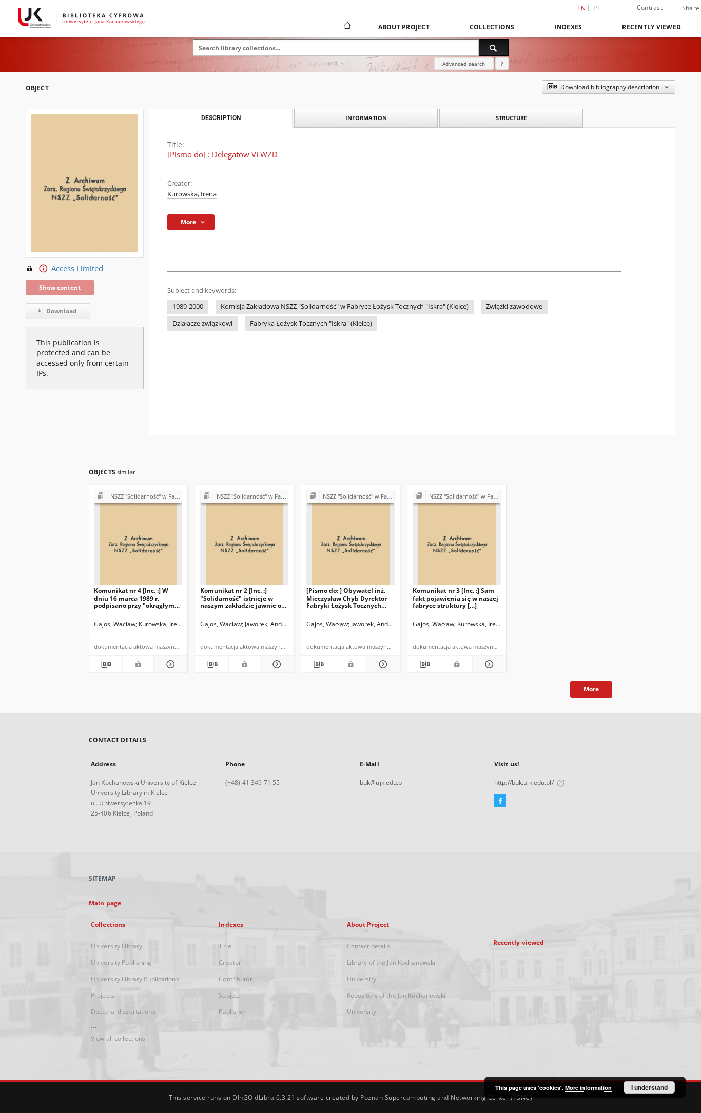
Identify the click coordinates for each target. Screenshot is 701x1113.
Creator (230, 962)
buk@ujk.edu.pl (382, 782)
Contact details (369, 946)
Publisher (232, 1011)
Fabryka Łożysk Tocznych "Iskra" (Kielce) (311, 323)
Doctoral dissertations (123, 1011)
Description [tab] (221, 118)
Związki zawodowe (514, 306)
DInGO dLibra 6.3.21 (263, 1097)
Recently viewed (651, 27)
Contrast (650, 7)
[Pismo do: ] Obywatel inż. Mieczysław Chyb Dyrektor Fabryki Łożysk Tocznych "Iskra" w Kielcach (346, 597)
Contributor (235, 979)
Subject (229, 995)
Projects (102, 995)
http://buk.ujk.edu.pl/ (524, 782)
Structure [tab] (511, 118)
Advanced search (463, 63)
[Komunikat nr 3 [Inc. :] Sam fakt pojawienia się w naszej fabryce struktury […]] (456, 540)
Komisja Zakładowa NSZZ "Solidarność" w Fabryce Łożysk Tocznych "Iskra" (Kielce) (345, 306)
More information (588, 1087)
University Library (116, 946)
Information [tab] (366, 118)
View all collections (118, 1038)
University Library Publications (135, 979)
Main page (105, 903)
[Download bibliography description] (105, 664)
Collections (492, 27)
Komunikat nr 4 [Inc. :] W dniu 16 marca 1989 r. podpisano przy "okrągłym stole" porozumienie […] (134, 597)
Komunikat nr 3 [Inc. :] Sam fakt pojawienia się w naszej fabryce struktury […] (455, 597)
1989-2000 (187, 306)
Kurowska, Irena (192, 194)
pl (596, 8)
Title (225, 946)
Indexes (568, 27)
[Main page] (346, 26)
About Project (404, 27)
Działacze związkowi (202, 323)
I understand (649, 1087)
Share (690, 8)
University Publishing (121, 962)
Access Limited (77, 268)
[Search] (494, 47)
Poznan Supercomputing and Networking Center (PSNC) (446, 1097)
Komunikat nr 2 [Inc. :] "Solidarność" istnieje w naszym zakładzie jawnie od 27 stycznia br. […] (242, 597)
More (591, 689)
